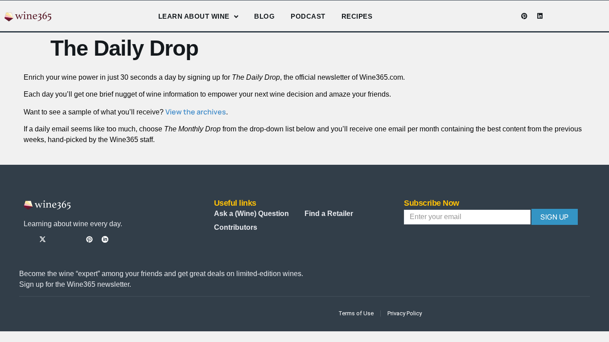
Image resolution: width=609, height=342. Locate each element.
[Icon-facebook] (477, 16)
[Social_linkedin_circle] (105, 239)
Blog (264, 16)
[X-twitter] (42, 239)
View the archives (195, 112)
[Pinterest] (524, 16)
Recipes (357, 16)
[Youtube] (508, 16)
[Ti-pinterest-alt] (89, 239)
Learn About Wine (194, 16)
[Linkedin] (540, 16)
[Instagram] (493, 16)
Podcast (308, 16)
